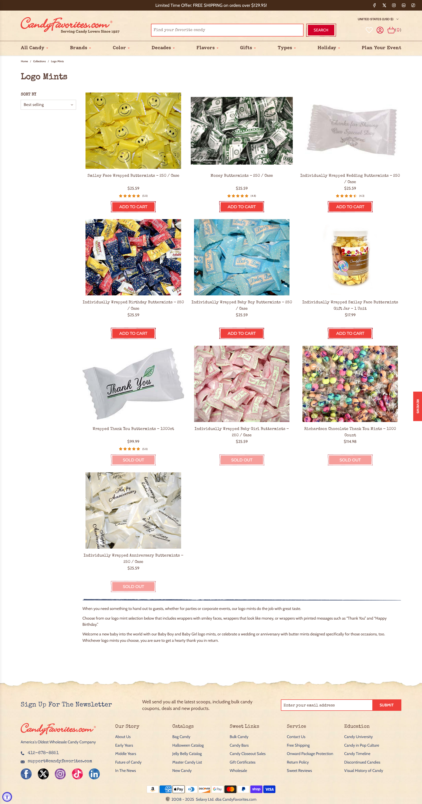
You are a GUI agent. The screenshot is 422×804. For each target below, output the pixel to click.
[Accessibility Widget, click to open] (7, 797)
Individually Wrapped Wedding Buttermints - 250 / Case (350, 179)
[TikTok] (413, 5)
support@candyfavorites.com (60, 761)
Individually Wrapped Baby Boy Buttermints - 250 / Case (241, 305)
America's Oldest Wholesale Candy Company (58, 742)
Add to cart (133, 206)
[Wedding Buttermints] (350, 131)
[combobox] (227, 30)
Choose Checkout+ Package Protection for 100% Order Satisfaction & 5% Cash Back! (211, 5)
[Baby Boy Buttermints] (242, 257)
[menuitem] (32, 48)
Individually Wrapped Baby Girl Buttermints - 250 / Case (242, 432)
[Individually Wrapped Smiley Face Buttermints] (133, 131)
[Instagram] (394, 5)
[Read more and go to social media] (26, 773)
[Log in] (380, 30)
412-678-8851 (43, 753)
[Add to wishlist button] (369, 30)
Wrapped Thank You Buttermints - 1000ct (133, 429)
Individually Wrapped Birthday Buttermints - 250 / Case (133, 305)
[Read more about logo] (58, 735)
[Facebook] (374, 5)
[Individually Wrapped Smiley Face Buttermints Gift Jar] (350, 257)
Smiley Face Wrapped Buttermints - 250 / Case (133, 176)
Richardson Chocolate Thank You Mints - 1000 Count (350, 432)
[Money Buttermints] (242, 131)
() (398, 30)
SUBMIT (387, 705)
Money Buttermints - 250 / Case (242, 176)
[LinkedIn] (403, 5)
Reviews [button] (418, 406)
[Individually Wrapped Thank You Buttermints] (133, 384)
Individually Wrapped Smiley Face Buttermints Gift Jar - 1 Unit (350, 305)
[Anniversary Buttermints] (133, 510)
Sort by (28, 94)
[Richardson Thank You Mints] (350, 384)
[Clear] (289, 30)
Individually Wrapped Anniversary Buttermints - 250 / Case (133, 559)
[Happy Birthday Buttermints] (133, 257)
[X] (384, 5)
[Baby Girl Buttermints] (242, 384)
